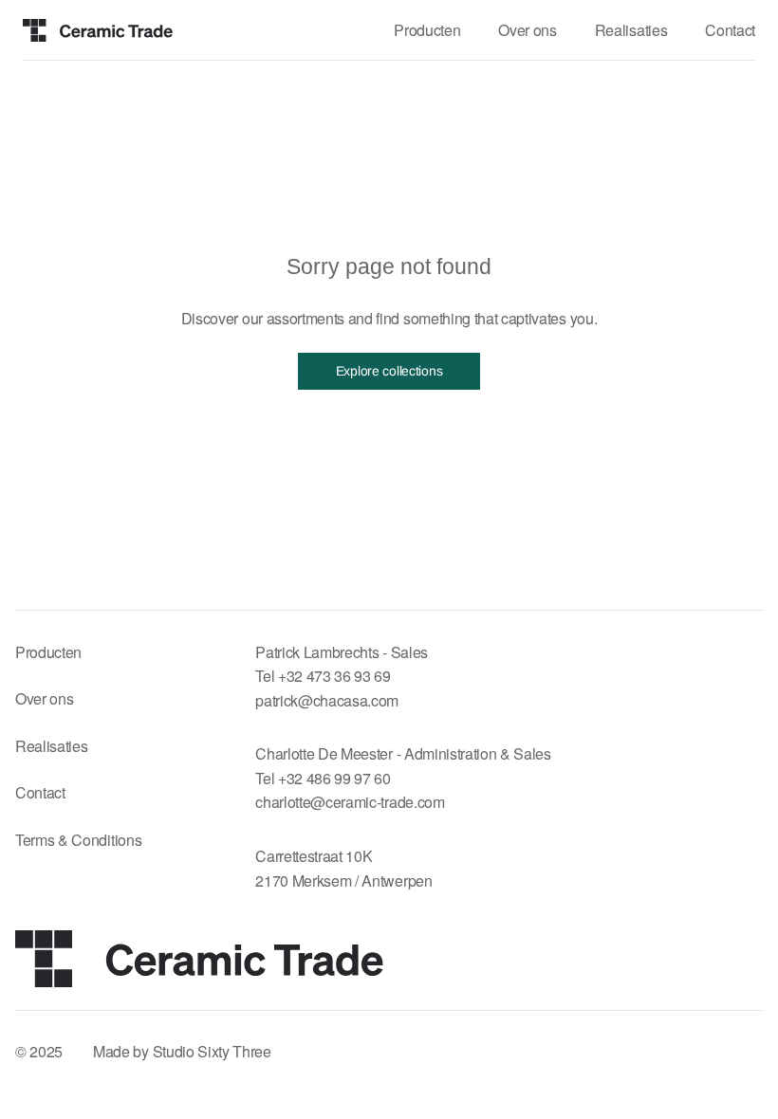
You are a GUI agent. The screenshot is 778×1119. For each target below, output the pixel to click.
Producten (48, 652)
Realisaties (51, 746)
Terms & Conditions (78, 840)
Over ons (44, 698)
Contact (40, 792)
